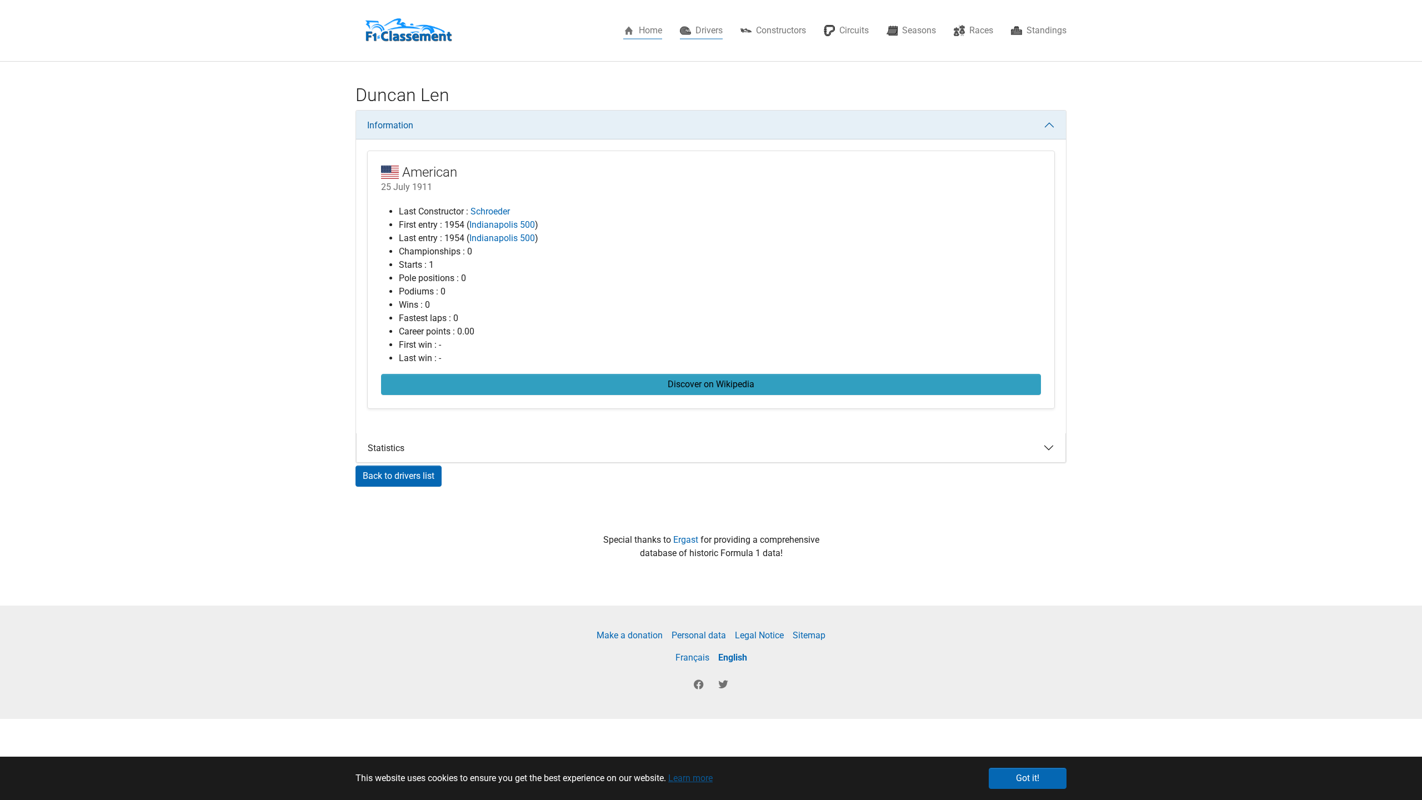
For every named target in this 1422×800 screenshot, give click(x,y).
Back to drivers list (398, 476)
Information (390, 125)
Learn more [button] (690, 778)
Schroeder (490, 211)
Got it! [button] (1027, 778)
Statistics (386, 448)
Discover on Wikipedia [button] (711, 384)
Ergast (686, 539)
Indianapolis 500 (502, 224)
